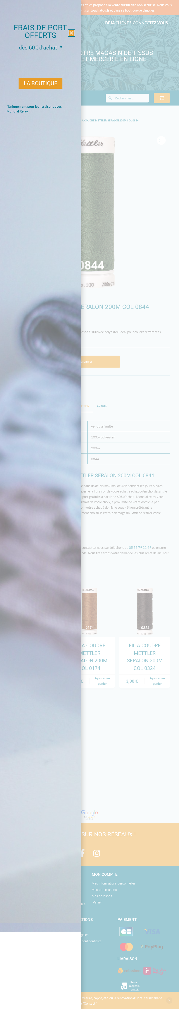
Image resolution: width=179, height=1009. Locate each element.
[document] (89, 504)
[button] (71, 33)
